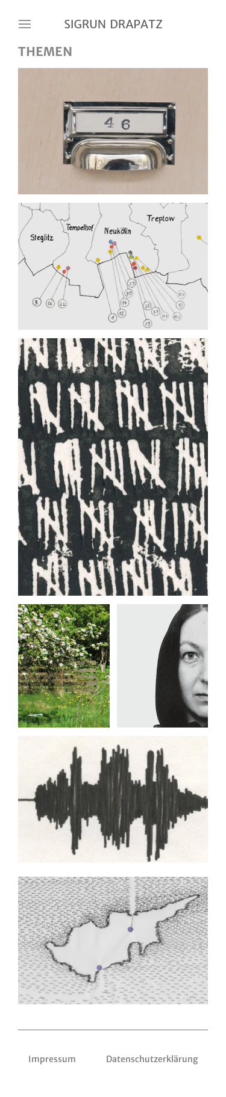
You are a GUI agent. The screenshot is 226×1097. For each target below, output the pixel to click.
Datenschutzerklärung (152, 1059)
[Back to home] (113, 24)
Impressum (52, 1059)
